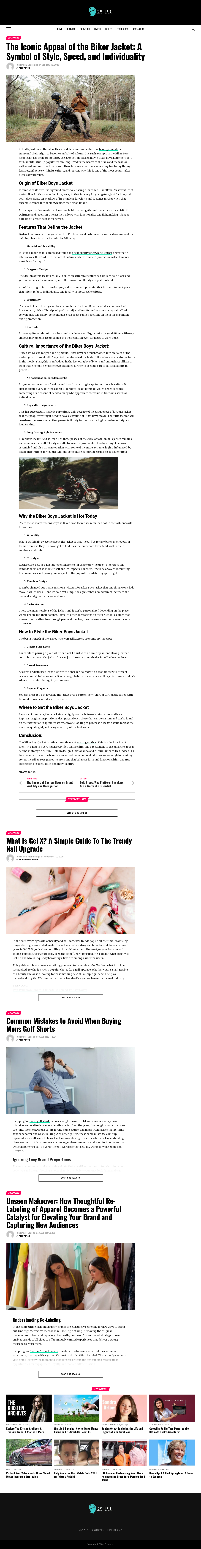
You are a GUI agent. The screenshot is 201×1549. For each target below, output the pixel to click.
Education (85, 29)
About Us (83, 1530)
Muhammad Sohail (28, 859)
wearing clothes (86, 742)
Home (59, 29)
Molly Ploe (24, 68)
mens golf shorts (40, 1121)
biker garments (108, 149)
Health (97, 29)
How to (108, 29)
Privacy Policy (114, 1530)
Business (71, 29)
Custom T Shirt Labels (44, 1351)
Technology (122, 29)
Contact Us (138, 29)
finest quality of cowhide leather (92, 253)
